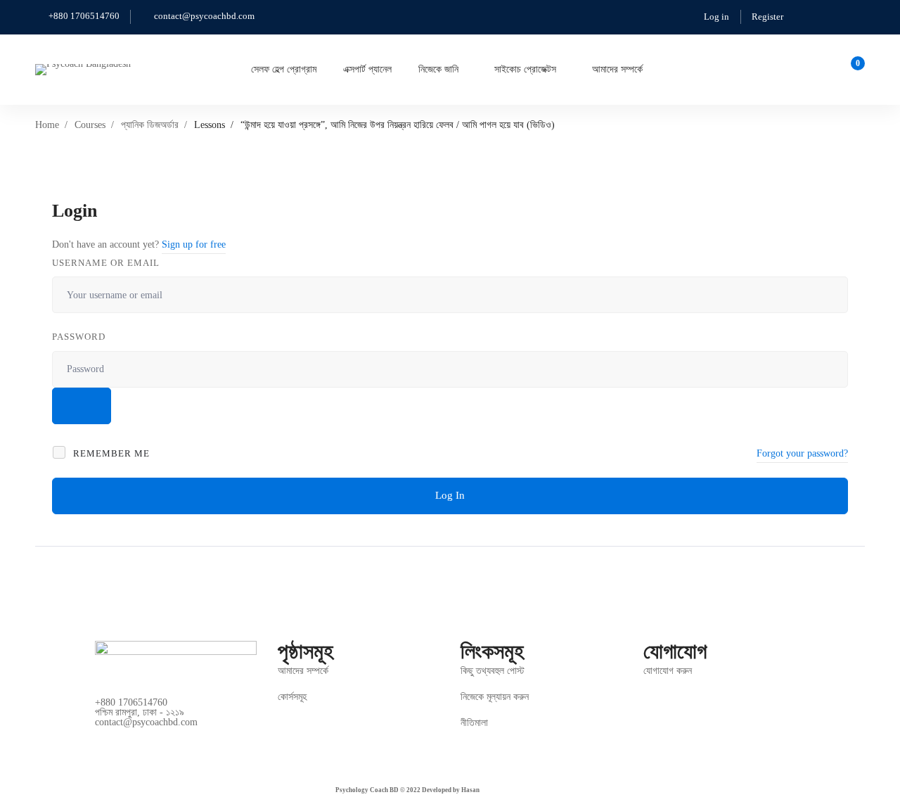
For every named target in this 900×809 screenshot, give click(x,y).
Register (767, 16)
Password (78, 336)
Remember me (110, 453)
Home (47, 125)
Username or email (106, 262)
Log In (450, 495)
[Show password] (81, 406)
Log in (716, 16)
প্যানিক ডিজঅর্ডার (150, 125)
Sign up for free (194, 244)
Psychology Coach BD (367, 790)
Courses (90, 125)
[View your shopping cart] (853, 69)
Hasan (470, 790)
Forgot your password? (802, 453)
